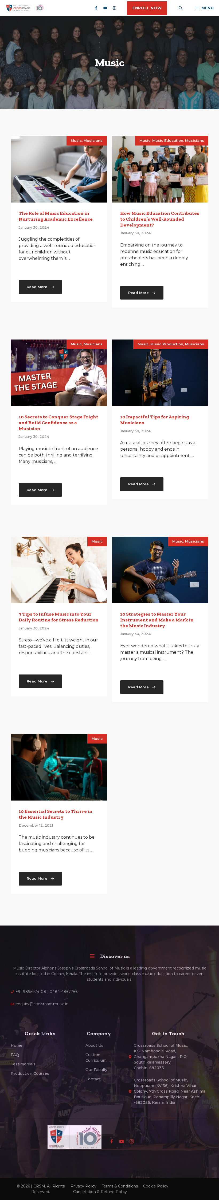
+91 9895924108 (30, 991)
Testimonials (23, 1064)
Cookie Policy (155, 1186)
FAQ (15, 1054)
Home (16, 1045)
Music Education (167, 140)
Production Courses (30, 1073)
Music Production (166, 344)
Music (76, 140)
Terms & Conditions (120, 1186)
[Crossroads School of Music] (25, 8)
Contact (93, 1079)
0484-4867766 (63, 991)
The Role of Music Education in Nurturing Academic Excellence (56, 216)
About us (94, 1045)
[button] (180, 8)
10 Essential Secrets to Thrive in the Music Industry (55, 814)
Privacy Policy (83, 1186)
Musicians (93, 140)
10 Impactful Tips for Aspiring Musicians (154, 420)
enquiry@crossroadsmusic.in (41, 1003)
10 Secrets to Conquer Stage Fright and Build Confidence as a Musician (58, 422)
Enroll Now (147, 8)
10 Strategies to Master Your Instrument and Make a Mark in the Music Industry (157, 619)
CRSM (39, 1186)
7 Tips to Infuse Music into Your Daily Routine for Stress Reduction (59, 617)
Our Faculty (96, 1069)
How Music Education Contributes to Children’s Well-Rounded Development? (159, 219)
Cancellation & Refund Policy (100, 1191)
